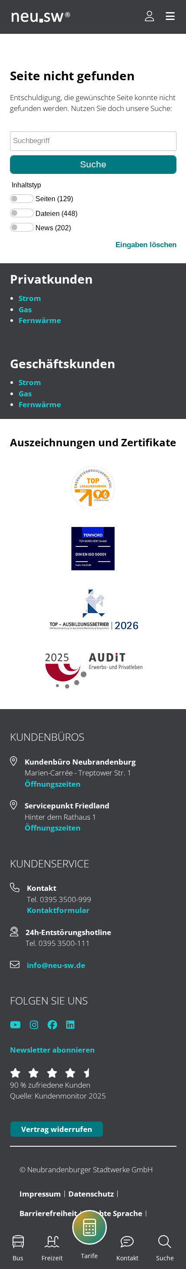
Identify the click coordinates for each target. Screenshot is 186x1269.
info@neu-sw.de (56, 965)
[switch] (22, 198)
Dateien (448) (56, 213)
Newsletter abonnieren (52, 1050)
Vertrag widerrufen (56, 1129)
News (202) (53, 228)
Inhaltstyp (26, 185)
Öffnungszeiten (52, 784)
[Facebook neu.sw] (56, 1025)
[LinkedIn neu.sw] (74, 1025)
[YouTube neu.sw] (19, 1025)
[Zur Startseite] (41, 17)
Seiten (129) (54, 199)
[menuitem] (109, 1233)
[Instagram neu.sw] (38, 1025)
